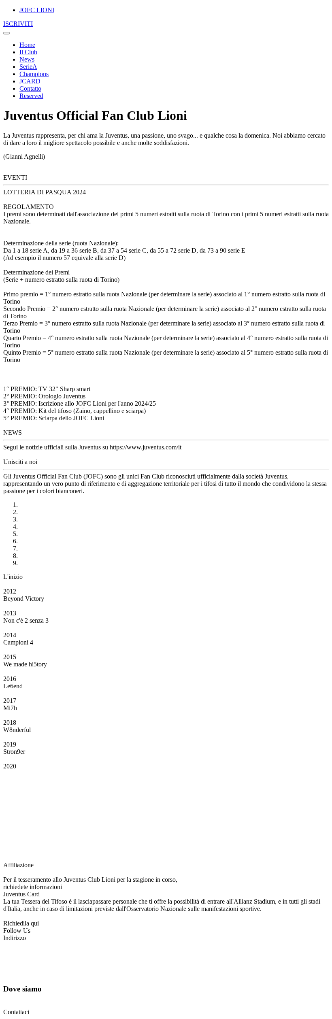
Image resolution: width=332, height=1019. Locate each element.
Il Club (28, 52)
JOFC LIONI (36, 9)
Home (27, 44)
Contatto (30, 88)
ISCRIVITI (18, 23)
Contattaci (16, 1011)
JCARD (29, 81)
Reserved (31, 95)
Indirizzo (14, 937)
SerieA (28, 66)
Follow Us (16, 930)
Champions (34, 73)
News (26, 59)
